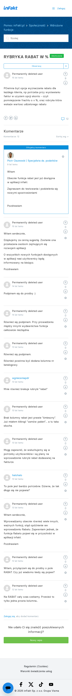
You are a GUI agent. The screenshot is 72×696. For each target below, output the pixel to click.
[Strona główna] (11, 8)
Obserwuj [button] (36, 66)
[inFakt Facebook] (20, 684)
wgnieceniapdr (20, 378)
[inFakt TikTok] (41, 684)
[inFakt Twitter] (30, 684)
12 (66, 118)
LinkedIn (16, 118)
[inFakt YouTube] (51, 684)
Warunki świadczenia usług (36, 671)
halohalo (17, 475)
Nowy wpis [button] (36, 640)
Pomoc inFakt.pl (14, 25)
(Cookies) (42, 666)
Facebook (6, 118)
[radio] (65, 73)
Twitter (11, 118)
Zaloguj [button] (61, 8)
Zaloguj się (9, 616)
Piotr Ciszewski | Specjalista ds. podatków (32, 160)
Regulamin (30, 666)
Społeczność (37, 25)
